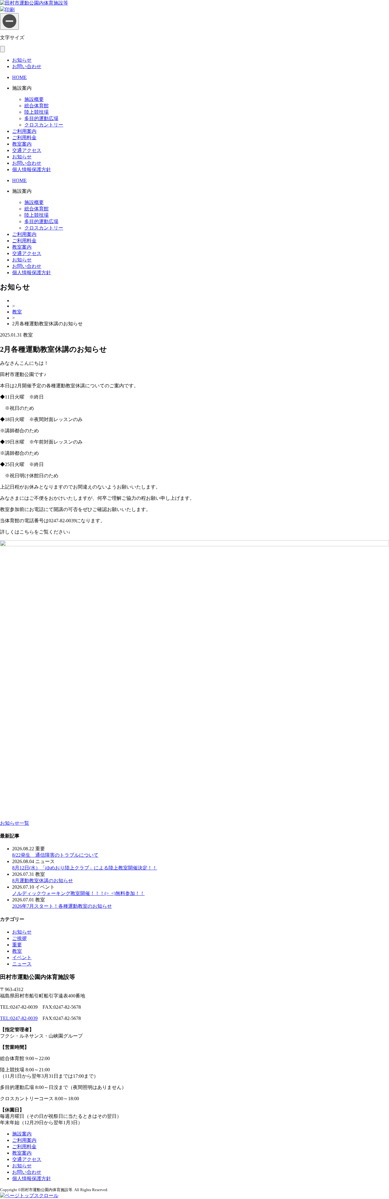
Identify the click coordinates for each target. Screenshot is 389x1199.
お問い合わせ (26, 66)
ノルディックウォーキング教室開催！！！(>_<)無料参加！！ (78, 893)
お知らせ (22, 60)
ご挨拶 (19, 938)
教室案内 (22, 144)
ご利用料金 (24, 137)
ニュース (22, 963)
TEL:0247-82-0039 (19, 1018)
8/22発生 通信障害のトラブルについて (55, 855)
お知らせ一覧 (14, 823)
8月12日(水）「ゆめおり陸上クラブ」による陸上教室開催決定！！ (84, 867)
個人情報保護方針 (31, 169)
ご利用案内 (24, 131)
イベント (22, 957)
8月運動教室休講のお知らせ (42, 880)
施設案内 (22, 1133)
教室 (17, 311)
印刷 (10, 9)
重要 (17, 944)
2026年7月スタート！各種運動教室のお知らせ (62, 906)
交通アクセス (26, 150)
